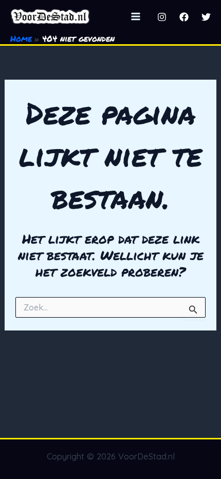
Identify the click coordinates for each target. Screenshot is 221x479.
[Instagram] (162, 17)
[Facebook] (184, 17)
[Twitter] (206, 17)
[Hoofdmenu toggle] (135, 16)
